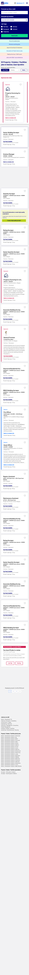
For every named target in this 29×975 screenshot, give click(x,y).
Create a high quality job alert (14, 220)
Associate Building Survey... (12, 310)
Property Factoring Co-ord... (13, 94)
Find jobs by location (7, 16)
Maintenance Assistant (10, 498)
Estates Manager (8, 154)
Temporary (6, 31)
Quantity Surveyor (9, 194)
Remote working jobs (14, 44)
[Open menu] (27, 3)
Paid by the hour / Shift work (14, 54)
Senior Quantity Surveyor (11, 252)
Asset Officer (8, 445)
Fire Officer (7, 412)
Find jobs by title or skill (8, 9)
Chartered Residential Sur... (12, 368)
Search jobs (14, 35)
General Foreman (9, 337)
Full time (15, 26)
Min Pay (19, 663)
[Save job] (21, 84)
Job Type (4, 24)
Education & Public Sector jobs (15, 51)
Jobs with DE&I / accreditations (14, 57)
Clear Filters (5, 70)
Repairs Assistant (9, 476)
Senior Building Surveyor (11, 132)
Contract (15, 29)
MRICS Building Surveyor (11, 390)
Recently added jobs (14, 41)
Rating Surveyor (8, 230)
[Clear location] (26, 20)
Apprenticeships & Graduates (14, 47)
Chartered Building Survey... (12, 519)
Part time (5, 26)
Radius (23, 70)
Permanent (6, 29)
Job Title (10, 663)
